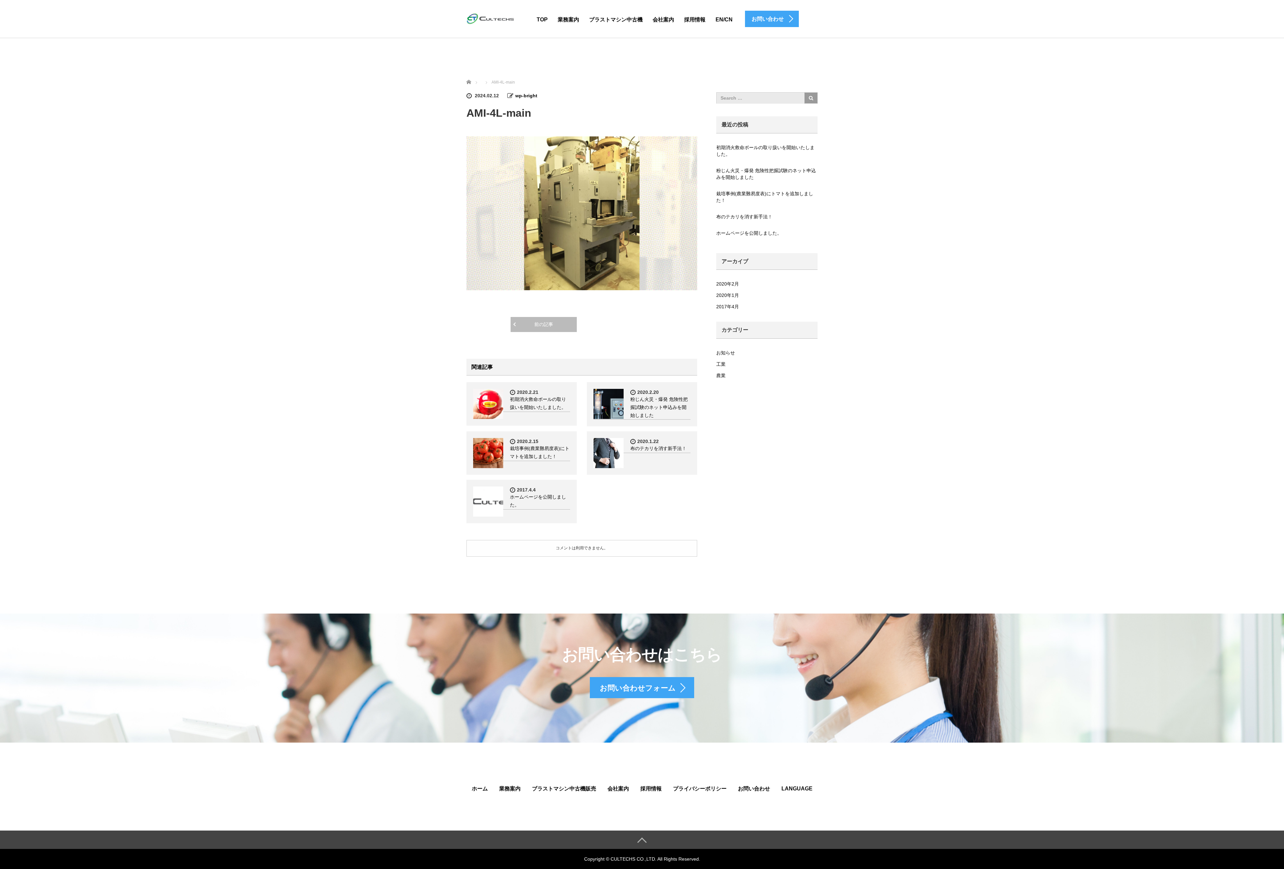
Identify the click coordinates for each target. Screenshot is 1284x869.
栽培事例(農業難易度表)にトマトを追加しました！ (764, 197)
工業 (721, 364)
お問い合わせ (754, 788)
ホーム (480, 788)
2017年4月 (727, 306)
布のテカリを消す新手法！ (658, 448)
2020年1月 (727, 295)
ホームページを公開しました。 (749, 233)
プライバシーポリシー (700, 788)
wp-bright (526, 95)
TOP (542, 19)
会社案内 (663, 19)
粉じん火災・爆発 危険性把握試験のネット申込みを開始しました (659, 407)
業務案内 (568, 19)
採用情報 (695, 19)
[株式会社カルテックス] (491, 18)
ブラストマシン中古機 (616, 19)
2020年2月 (727, 284)
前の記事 (543, 324)
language (797, 788)
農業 (721, 375)
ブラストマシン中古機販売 (564, 788)
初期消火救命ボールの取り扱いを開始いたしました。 (765, 151)
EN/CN (724, 19)
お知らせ (725, 352)
